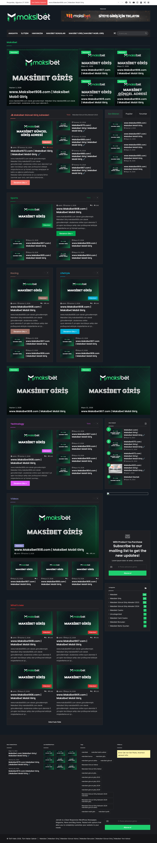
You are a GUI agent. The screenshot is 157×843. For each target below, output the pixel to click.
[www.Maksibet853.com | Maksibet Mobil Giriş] (71, 767)
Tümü (68, 115)
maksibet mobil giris (88, 811)
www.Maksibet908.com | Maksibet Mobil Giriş (71, 210)
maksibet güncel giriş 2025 (91, 790)
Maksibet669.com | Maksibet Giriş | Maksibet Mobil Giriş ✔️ (84, 142)
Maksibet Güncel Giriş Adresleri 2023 (85, 115)
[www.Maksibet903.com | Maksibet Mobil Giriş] (71, 760)
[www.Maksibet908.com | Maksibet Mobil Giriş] (42, 77)
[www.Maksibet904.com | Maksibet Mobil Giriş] (132, 91)
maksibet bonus (87, 756)
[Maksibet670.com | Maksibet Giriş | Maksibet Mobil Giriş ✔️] (63, 125)
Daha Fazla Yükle (54, 722)
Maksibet (103, 9)
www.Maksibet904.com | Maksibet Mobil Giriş (132, 100)
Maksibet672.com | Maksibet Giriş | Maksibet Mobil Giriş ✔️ (32, 152)
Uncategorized (116, 614)
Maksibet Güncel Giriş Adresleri (31, 115)
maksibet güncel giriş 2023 (91, 781)
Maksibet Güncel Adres (69, 839)
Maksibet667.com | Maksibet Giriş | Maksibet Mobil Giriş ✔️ (84, 170)
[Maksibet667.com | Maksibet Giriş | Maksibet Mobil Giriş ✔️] (63, 168)
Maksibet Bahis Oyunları (119, 626)
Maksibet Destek (131, 477)
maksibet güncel (106, 760)
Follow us (119, 744)
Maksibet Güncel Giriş (104, 839)
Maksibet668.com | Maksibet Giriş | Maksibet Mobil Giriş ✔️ (84, 156)
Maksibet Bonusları (55, 33)
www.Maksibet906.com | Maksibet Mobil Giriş (131, 71)
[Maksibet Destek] (115, 480)
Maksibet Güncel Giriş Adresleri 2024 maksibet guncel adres (94, 806)
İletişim (24, 33)
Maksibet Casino (116, 610)
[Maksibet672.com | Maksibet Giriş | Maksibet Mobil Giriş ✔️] (115, 456)
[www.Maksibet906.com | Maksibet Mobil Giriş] (132, 62)
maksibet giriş (100, 756)
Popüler (129, 114)
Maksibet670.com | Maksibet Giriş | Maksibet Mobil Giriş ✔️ (84, 128)
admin (15, 147)
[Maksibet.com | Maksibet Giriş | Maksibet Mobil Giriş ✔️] (115, 433)
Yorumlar (143, 114)
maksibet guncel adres (89, 760)
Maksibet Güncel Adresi (90, 765)
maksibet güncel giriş (89, 773)
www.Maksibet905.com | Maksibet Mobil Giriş (66, 2)
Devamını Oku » (20, 183)
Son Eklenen (113, 114)
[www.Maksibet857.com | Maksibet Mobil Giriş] (60, 767)
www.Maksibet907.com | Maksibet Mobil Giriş (95, 71)
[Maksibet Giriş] (29, 17)
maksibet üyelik (104, 811)
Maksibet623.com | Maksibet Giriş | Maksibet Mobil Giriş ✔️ (134, 468)
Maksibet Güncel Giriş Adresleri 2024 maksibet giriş (94, 800)
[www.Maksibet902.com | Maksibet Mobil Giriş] (49, 767)
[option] (78, 77)
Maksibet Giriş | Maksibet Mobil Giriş (86, 33)
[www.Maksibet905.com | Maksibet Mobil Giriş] (96, 91)
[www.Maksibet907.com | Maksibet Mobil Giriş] (96, 62)
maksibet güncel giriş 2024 (91, 785)
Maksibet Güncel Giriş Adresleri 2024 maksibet (94, 795)
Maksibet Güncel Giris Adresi (91, 769)
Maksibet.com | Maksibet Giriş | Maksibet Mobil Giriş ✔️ (134, 432)
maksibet (85, 752)
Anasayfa (13, 33)
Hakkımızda (37, 33)
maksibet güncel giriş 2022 (91, 777)
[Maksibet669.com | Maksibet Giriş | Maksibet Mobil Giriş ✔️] (63, 139)
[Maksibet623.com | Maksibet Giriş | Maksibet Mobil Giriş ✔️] (115, 468)
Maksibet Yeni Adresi (122, 839)
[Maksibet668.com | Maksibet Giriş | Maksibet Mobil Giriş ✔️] (63, 154)
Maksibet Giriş (115, 598)
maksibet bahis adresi (98, 752)
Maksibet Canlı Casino (119, 618)
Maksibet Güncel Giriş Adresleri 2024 (124, 606)
